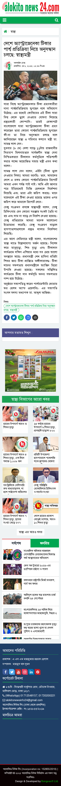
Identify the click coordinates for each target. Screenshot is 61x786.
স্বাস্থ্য (13, 31)
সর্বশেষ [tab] (16, 543)
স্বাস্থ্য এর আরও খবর (30, 532)
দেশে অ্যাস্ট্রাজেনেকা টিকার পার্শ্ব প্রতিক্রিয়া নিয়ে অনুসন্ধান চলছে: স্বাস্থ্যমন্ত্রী (29, 307)
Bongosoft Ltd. (49, 781)
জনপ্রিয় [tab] (44, 543)
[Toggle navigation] (4, 20)
